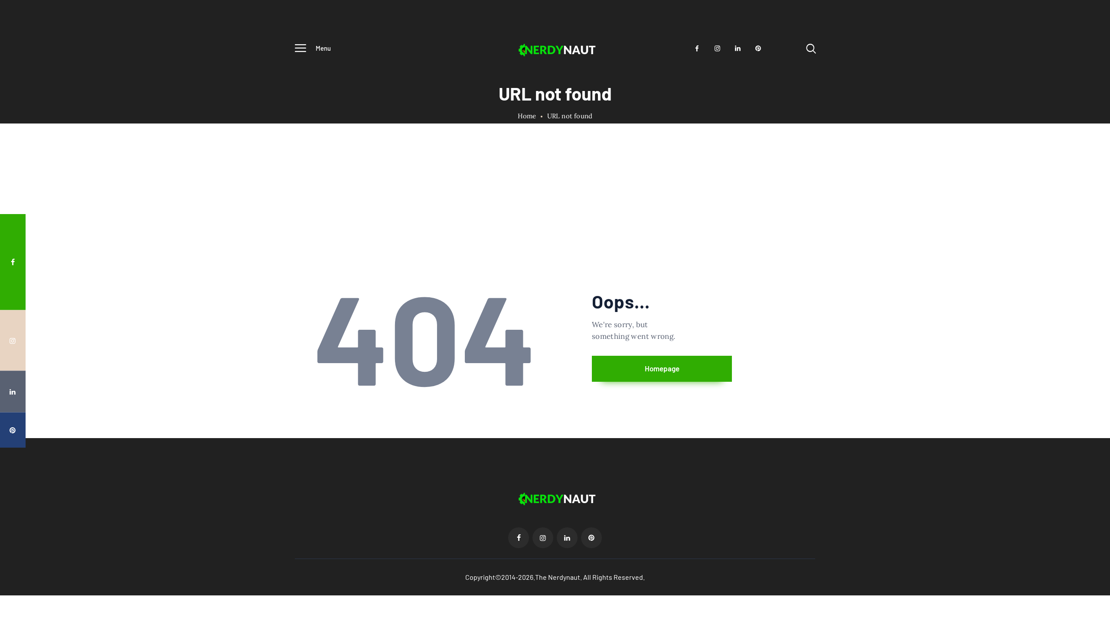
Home (527, 116)
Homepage (662, 368)
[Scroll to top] (1087, 326)
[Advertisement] (555, 220)
